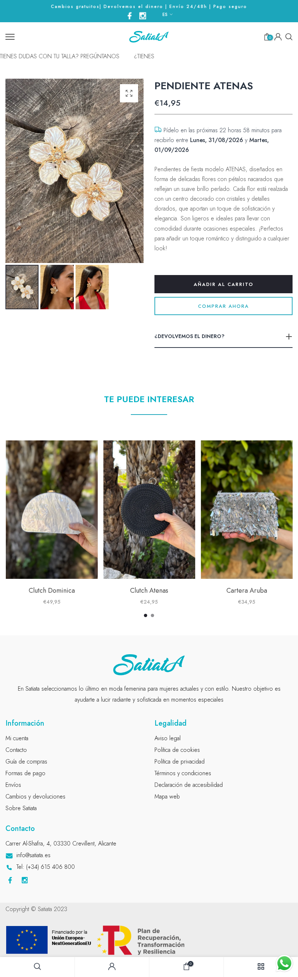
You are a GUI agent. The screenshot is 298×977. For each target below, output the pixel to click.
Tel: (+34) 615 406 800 (45, 867)
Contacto (16, 750)
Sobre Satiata (21, 808)
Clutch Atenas (149, 590)
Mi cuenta (16, 738)
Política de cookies (177, 750)
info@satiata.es (33, 855)
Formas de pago (25, 773)
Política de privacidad (179, 761)
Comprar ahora (223, 306)
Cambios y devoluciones (35, 796)
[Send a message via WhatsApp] (284, 963)
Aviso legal (167, 738)
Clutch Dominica (51, 590)
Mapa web (167, 796)
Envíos (13, 785)
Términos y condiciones (182, 773)
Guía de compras (26, 761)
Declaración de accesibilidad (188, 785)
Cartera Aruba (246, 590)
